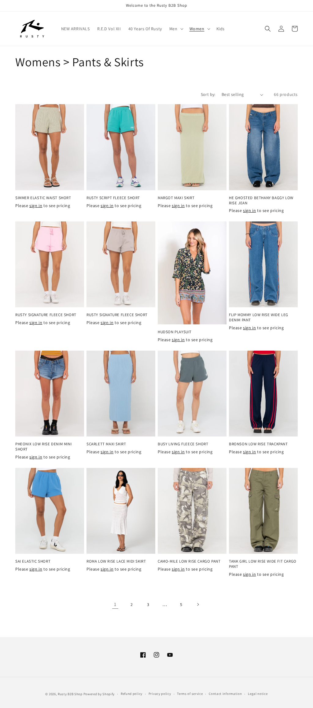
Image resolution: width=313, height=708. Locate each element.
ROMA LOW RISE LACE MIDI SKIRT (116, 561)
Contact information (225, 694)
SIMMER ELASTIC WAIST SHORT (43, 197)
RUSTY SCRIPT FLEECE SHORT (113, 197)
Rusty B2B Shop (70, 694)
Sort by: (208, 94)
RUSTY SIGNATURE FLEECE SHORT (45, 314)
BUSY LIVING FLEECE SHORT (183, 444)
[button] (176, 28)
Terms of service (190, 694)
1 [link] (115, 604)
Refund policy (131, 694)
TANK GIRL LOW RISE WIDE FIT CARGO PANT (262, 564)
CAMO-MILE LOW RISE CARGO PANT (189, 561)
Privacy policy (160, 694)
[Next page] (197, 604)
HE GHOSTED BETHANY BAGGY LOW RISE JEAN (261, 200)
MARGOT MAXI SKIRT (176, 197)
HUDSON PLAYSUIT (175, 332)
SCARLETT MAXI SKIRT (106, 444)
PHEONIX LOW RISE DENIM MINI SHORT (43, 447)
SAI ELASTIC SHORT (32, 561)
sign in (35, 205)
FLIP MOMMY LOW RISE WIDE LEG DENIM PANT (258, 317)
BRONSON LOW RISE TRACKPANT (258, 444)
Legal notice (257, 694)
